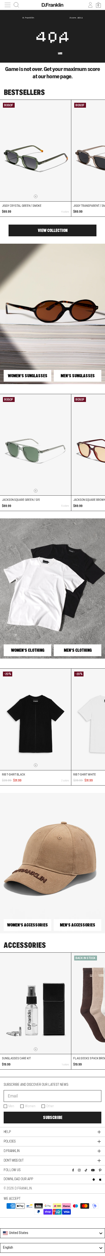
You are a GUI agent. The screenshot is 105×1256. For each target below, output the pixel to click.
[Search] (16, 5)
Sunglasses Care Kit (16, 1058)
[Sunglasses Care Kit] (35, 1003)
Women (30, 1106)
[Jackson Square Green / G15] (35, 444)
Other (50, 1106)
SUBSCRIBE (52, 1117)
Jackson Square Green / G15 (21, 499)
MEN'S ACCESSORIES (77, 925)
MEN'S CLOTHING (78, 650)
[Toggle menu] (7, 5)
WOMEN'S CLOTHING (27, 650)
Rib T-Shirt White (84, 774)
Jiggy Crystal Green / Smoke (22, 205)
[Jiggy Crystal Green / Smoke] (35, 150)
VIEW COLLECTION (52, 230)
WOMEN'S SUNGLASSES (27, 376)
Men (11, 1106)
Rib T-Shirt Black (13, 774)
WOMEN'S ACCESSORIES (27, 925)
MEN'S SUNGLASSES (78, 376)
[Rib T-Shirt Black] (35, 719)
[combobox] (52, 1233)
